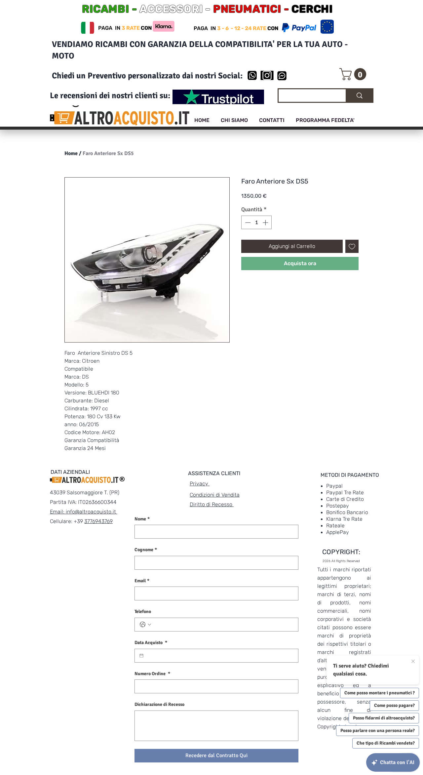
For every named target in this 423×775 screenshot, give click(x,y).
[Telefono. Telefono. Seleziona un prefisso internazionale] (145, 625)
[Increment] (266, 222)
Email (142, 581)
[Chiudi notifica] (413, 662)
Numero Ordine (152, 673)
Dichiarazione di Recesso (159, 704)
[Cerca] (359, 95)
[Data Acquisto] (141, 655)
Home (71, 153)
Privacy (200, 483)
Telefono (143, 611)
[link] (354, 74)
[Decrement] (247, 222)
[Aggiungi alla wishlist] (352, 246)
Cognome (146, 549)
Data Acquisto (151, 642)
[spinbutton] (256, 222)
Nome (142, 519)
